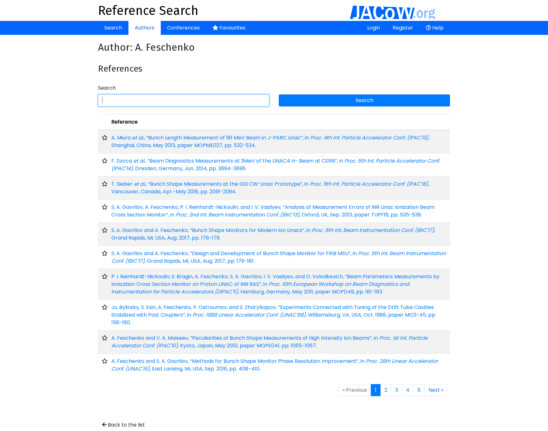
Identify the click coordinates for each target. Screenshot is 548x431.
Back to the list (126, 424)
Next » (435, 390)
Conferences (183, 27)
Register (403, 27)
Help (437, 27)
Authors (144, 27)
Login (373, 27)
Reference (124, 121)
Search (113, 27)
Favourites (231, 27)
